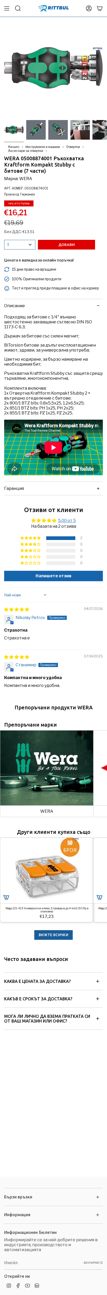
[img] (16, 609)
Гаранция (14, 488)
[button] (31, 538)
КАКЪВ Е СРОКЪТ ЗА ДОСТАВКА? (38, 998)
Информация (17, 1214)
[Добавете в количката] (6, 897)
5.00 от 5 (67, 520)
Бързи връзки (18, 1197)
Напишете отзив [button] (53, 575)
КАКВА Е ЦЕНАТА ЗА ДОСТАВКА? (37, 981)
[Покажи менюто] (7, 8)
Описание (14, 305)
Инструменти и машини (42, 147)
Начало (13, 147)
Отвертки (73, 147)
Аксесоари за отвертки (25, 151)
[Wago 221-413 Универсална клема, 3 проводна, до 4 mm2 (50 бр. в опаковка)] (46, 870)
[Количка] (99, 8)
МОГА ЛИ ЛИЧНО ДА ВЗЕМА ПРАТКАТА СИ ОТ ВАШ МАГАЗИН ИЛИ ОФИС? (47, 1018)
